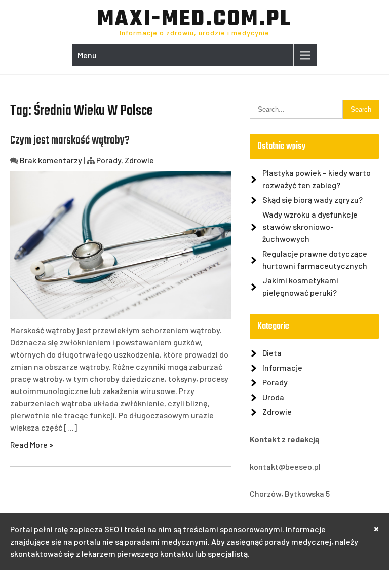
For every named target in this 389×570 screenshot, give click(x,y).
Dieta (272, 353)
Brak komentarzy (51, 160)
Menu (87, 55)
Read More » (31, 444)
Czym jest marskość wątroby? (70, 140)
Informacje (282, 367)
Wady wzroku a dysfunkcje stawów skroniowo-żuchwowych (310, 226)
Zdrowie (139, 160)
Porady (108, 160)
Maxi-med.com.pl (194, 20)
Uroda (273, 397)
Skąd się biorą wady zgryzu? (312, 199)
